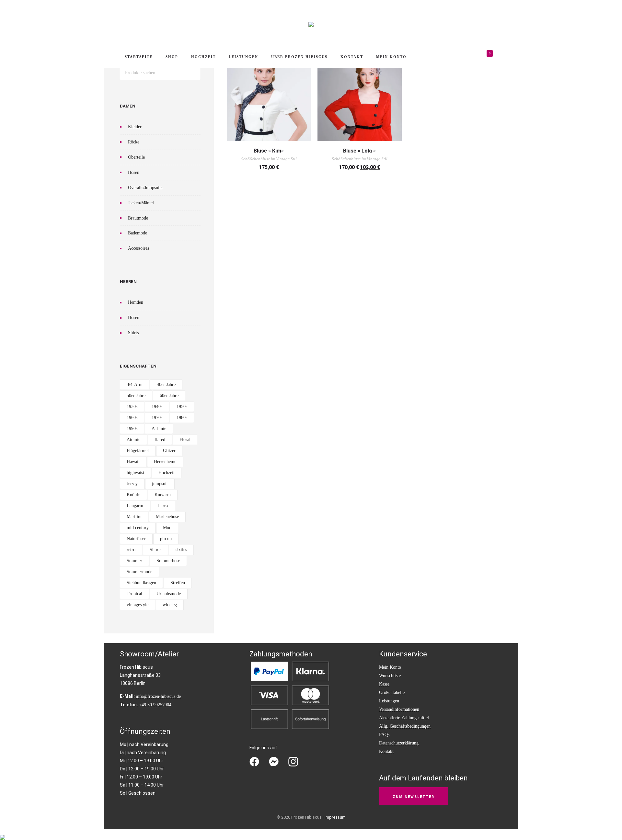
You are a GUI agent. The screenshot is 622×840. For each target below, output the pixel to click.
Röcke (133, 142)
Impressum (335, 817)
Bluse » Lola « (359, 151)
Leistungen (243, 57)
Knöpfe (133, 494)
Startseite (139, 57)
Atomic (133, 439)
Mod (167, 527)
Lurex (162, 505)
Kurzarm (163, 494)
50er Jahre (136, 395)
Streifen (177, 582)
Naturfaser (136, 538)
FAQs (384, 734)
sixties (181, 549)
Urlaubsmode (168, 593)
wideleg (170, 604)
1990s (132, 428)
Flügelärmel (138, 450)
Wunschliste (390, 675)
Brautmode (138, 218)
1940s (157, 406)
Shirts (133, 332)
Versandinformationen (399, 709)
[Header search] (507, 57)
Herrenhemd (165, 461)
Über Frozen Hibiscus (299, 57)
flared (160, 439)
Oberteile (136, 157)
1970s (157, 417)
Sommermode (139, 571)
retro (131, 549)
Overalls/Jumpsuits (145, 187)
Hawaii (133, 461)
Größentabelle (392, 692)
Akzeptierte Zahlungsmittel (404, 717)
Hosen (133, 172)
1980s (182, 417)
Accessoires (138, 248)
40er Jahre (166, 384)
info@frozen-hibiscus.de (158, 696)
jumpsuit (160, 483)
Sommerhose (168, 560)
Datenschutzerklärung (399, 743)
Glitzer (169, 450)
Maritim (134, 516)
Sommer (134, 560)
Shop (172, 57)
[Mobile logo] (2, 833)
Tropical (134, 593)
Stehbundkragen (141, 582)
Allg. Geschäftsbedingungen (405, 726)
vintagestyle (137, 604)
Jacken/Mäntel (141, 202)
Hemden (135, 302)
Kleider (135, 126)
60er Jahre (169, 395)
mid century (138, 527)
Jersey (132, 483)
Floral (184, 439)
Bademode (137, 233)
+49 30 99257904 (155, 704)
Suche (193, 72)
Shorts (155, 549)
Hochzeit (203, 57)
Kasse (384, 684)
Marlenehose (167, 516)
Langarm (135, 505)
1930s (132, 406)
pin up (166, 538)
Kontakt (351, 57)
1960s (132, 417)
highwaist (135, 472)
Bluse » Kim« (269, 151)
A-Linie (159, 428)
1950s (182, 406)
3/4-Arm (135, 384)
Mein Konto (391, 57)
